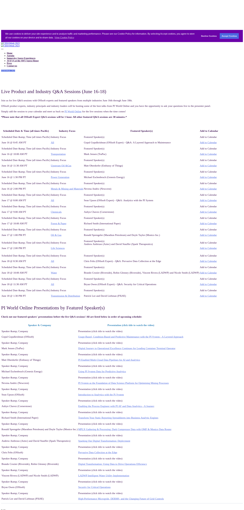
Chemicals (56, 211)
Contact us (12, 66)
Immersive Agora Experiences (21, 58)
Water (54, 272)
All (52, 142)
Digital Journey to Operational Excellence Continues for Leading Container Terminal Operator (126, 348)
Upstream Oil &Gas (61, 165)
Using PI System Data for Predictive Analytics (102, 371)
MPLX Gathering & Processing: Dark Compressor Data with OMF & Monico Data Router (124, 429)
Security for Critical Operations (94, 487)
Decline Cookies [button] (209, 36)
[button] (8, 71)
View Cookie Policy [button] (64, 37)
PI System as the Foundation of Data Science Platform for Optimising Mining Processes (123, 383)
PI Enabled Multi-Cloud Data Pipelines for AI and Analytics (109, 359)
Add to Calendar (208, 142)
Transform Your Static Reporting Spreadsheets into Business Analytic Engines (118, 417)
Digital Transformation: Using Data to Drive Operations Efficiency (112, 464)
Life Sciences (58, 248)
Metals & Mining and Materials (67, 188)
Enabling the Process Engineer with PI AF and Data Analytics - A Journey (116, 406)
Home (9, 53)
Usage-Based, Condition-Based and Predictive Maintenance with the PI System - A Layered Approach (130, 336)
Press (9, 63)
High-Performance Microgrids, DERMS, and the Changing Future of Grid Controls (121, 498)
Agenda (10, 55)
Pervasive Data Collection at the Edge (97, 452)
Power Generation (60, 177)
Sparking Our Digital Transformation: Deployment (104, 440)
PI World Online (73, 111)
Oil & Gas (56, 235)
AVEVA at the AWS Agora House (23, 61)
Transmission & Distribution (65, 295)
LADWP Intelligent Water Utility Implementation (103, 475)
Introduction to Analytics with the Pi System (101, 394)
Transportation (58, 154)
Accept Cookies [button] (229, 36)
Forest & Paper (58, 223)
